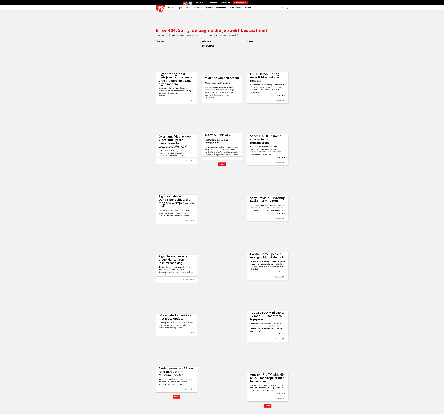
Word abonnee (240, 3)
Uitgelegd (209, 7)
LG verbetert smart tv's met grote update (175, 316)
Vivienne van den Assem (222, 78)
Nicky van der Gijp (217, 134)
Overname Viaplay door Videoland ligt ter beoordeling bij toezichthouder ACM (175, 141)
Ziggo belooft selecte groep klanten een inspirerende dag (173, 259)
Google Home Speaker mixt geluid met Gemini (266, 255)
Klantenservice (236, 7)
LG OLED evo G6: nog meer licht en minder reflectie (264, 77)
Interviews (197, 7)
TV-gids (179, 7)
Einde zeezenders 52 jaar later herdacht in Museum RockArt (176, 371)
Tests (188, 7)
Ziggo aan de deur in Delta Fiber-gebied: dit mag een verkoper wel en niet (176, 201)
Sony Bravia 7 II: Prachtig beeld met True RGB (267, 199)
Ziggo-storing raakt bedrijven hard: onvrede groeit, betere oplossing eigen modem (175, 79)
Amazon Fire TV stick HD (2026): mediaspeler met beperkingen (267, 377)
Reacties (186, 101)
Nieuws (170, 7)
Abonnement (221, 7)
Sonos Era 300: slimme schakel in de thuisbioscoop (265, 139)
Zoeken (248, 7)
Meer (176, 396)
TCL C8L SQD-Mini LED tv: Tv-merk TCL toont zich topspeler (267, 316)
